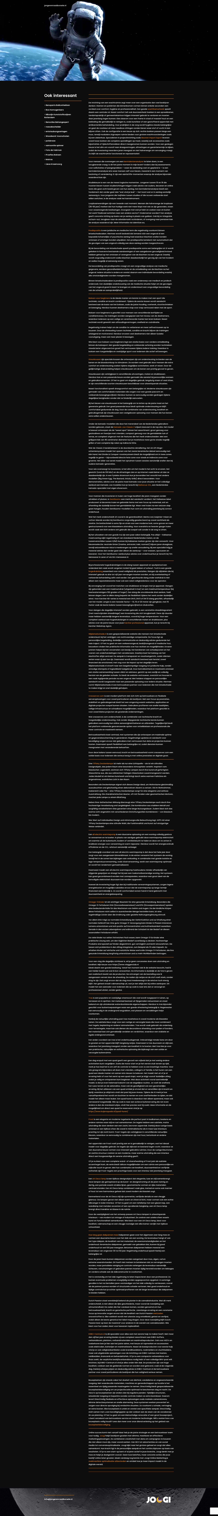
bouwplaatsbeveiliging (99, 1424)
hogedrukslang (96, 571)
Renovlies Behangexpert (57, 122)
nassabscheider (53, 126)
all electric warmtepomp (104, 834)
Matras (49, 159)
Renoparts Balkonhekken (58, 105)
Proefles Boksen (53, 154)
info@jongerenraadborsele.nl (58, 1499)
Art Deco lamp (99, 1178)
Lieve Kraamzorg (54, 164)
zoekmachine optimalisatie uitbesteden (107, 1461)
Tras (91, 998)
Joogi (102, 1435)
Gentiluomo (115, 499)
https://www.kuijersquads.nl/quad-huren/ (108, 1111)
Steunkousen (95, 359)
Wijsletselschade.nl (98, 634)
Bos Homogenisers (55, 110)
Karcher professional (134, 623)
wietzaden (158, 1313)
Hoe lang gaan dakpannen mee (103, 1235)
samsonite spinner (55, 145)
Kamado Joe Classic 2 (124, 427)
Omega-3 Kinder (96, 902)
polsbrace (50, 140)
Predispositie (95, 230)
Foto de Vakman (54, 150)
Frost (91, 1119)
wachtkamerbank (156, 109)
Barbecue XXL (144, 485)
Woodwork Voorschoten (57, 136)
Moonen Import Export (151, 137)
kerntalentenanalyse (133, 161)
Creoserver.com (96, 696)
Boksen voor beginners (99, 298)
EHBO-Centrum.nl (97, 1334)
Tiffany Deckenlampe (103, 763)
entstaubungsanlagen (56, 131)
